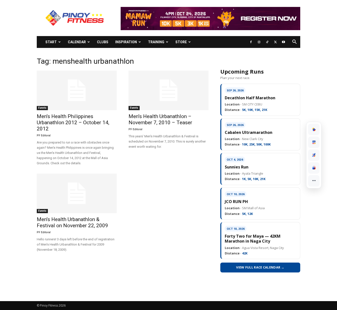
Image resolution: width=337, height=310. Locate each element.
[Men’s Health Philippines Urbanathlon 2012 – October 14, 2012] (77, 90)
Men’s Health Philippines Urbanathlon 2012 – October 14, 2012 (73, 122)
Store (181, 42)
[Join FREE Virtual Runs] (313, 155)
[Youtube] (283, 42)
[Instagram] (259, 42)
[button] (294, 42)
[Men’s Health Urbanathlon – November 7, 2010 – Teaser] (168, 90)
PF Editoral (44, 135)
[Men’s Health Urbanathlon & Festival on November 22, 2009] (77, 193)
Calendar (77, 42)
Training (156, 42)
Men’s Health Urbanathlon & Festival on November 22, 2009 (72, 222)
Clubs (102, 42)
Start (51, 42)
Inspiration (126, 42)
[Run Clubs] (313, 168)
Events (42, 107)
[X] (275, 42)
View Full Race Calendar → (260, 267)
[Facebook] (251, 42)
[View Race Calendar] (313, 142)
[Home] (313, 129)
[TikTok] (267, 42)
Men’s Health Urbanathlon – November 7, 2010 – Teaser (160, 119)
